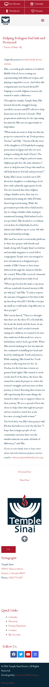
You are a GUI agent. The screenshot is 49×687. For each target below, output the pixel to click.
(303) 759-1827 (16, 577)
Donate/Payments (17, 625)
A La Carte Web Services (26, 675)
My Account (14, 634)
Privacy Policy (8, 682)
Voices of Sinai (11, 47)
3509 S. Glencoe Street (12, 568)
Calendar (13, 617)
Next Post (24, 480)
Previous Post (24, 471)
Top (8, 549)
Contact (12, 630)
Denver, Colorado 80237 (13, 573)
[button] (42, 20)
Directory (13, 621)
